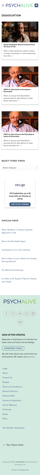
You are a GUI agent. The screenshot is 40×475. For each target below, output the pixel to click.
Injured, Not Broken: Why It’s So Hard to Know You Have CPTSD (19, 46)
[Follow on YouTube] (20, 322)
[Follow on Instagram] (13, 314)
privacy (31, 356)
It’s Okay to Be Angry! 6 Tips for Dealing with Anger (19, 280)
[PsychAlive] (19, 5)
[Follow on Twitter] (20, 314)
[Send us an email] (26, 314)
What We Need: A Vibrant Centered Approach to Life (17, 231)
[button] (3, 5)
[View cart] (36, 5)
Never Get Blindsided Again (14, 241)
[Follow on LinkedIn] (33, 314)
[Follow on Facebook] (6, 314)
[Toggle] (4, 445)
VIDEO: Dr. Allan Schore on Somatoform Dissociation (17, 90)
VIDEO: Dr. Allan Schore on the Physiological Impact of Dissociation (19, 135)
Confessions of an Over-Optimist (16, 250)
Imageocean (24, 470)
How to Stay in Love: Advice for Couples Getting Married (19, 260)
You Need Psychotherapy (12, 270)
